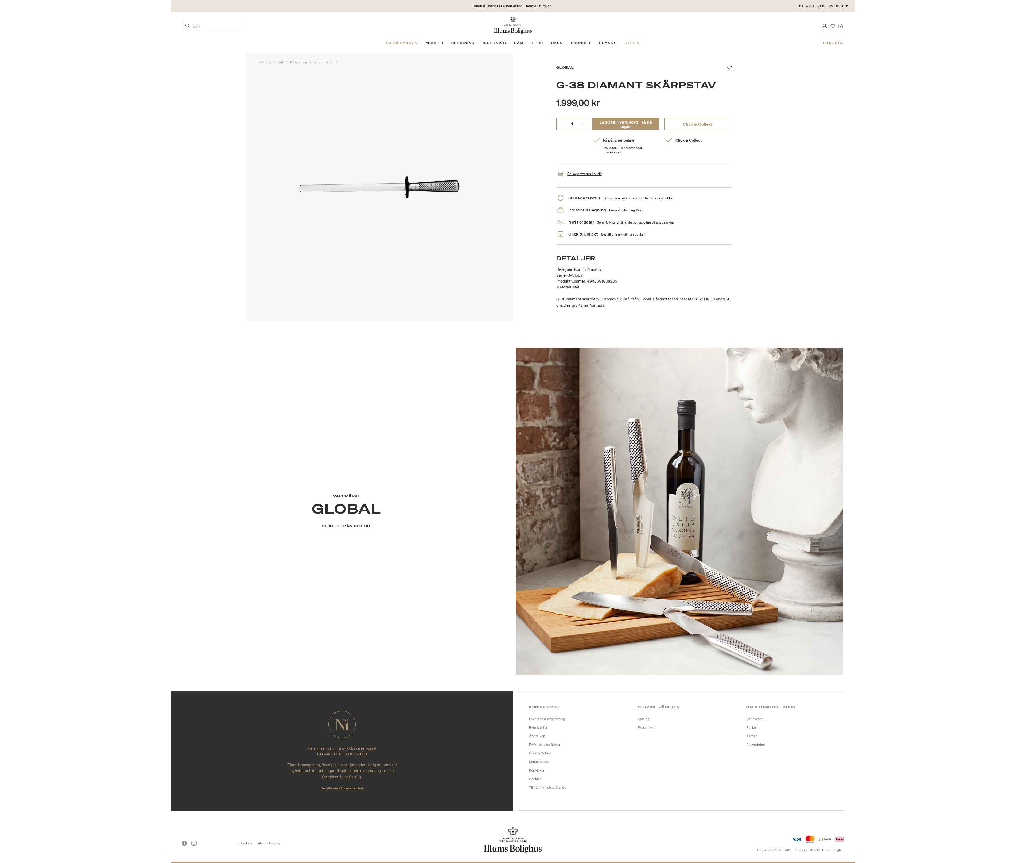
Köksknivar (299, 62)
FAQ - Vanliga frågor (545, 744)
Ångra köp (537, 736)
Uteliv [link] (632, 43)
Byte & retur (538, 727)
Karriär (751, 736)
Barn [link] (557, 43)
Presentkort (647, 727)
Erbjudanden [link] (402, 43)
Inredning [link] (494, 43)
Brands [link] (608, 43)
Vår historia (755, 719)
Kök (281, 62)
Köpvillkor (537, 770)
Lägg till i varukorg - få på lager (626, 124)
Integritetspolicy (268, 843)
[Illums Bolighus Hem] (513, 24)
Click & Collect (698, 124)
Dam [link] (519, 43)
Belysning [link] (463, 43)
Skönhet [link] (581, 43)
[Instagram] (194, 843)
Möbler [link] (434, 43)
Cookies (535, 779)
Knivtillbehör (324, 62)
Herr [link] (537, 43)
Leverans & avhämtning (547, 719)
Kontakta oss (539, 762)
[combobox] (213, 26)
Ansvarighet (755, 744)
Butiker (751, 727)
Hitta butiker (811, 6)
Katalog (644, 719)
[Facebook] (184, 843)
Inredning (264, 62)
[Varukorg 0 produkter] (840, 25)
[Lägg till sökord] (187, 26)
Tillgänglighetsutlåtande (547, 787)
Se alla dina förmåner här (342, 788)
